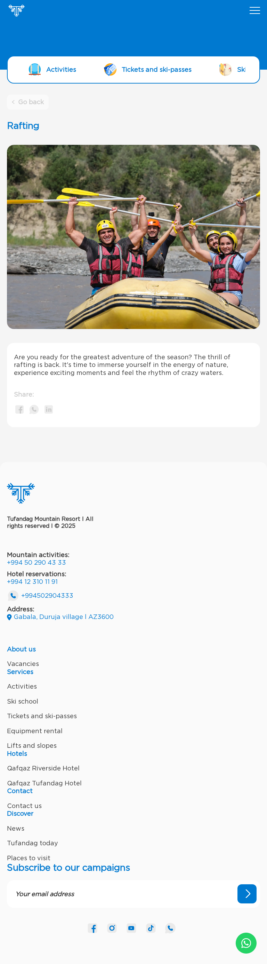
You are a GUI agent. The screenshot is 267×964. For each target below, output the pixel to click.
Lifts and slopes (32, 745)
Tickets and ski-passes (42, 716)
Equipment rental (35, 731)
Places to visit (28, 858)
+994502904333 (47, 595)
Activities (22, 686)
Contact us (24, 805)
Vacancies (23, 663)
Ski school (22, 701)
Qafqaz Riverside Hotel (43, 768)
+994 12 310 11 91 (32, 581)
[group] (52, 69)
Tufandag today (32, 843)
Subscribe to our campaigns (68, 867)
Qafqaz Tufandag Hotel (44, 783)
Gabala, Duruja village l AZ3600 (64, 616)
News (15, 828)
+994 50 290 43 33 (36, 562)
